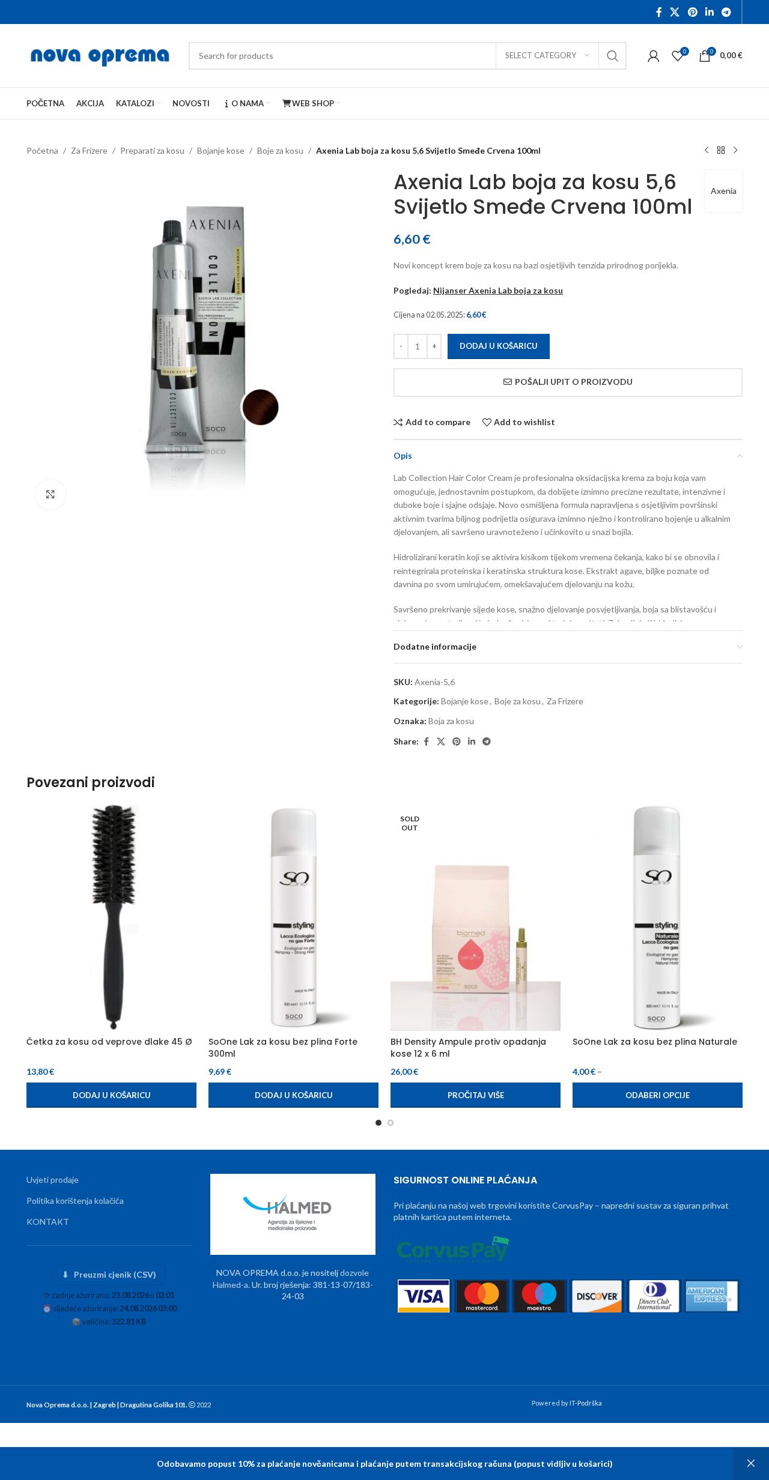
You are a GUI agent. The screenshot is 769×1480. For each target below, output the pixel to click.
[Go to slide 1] (378, 1123)
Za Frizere (89, 150)
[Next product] (735, 150)
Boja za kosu (451, 721)
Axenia (724, 191)
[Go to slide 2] (391, 1123)
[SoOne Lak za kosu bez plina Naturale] (658, 918)
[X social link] (675, 12)
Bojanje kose (221, 150)
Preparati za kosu (152, 150)
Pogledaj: (478, 290)
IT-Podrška (586, 1403)
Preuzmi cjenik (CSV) (109, 1274)
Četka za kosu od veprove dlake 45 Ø (109, 1042)
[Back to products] (721, 150)
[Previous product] (706, 150)
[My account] (654, 56)
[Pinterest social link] (692, 12)
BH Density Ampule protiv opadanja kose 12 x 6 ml (468, 1048)
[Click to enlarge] (50, 495)
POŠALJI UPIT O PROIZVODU (574, 381)
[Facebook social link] (659, 12)
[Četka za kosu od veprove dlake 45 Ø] (111, 918)
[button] (111, 1095)
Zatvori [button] (751, 1464)
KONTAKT (47, 1221)
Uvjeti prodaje (52, 1179)
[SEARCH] (613, 56)
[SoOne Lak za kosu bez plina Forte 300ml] (293, 918)
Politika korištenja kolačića (75, 1200)
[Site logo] (101, 54)
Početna (42, 150)
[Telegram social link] (726, 12)
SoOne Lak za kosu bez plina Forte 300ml (282, 1048)
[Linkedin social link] (709, 12)
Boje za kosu (280, 150)
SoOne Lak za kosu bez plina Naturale (655, 1042)
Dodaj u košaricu (499, 346)
